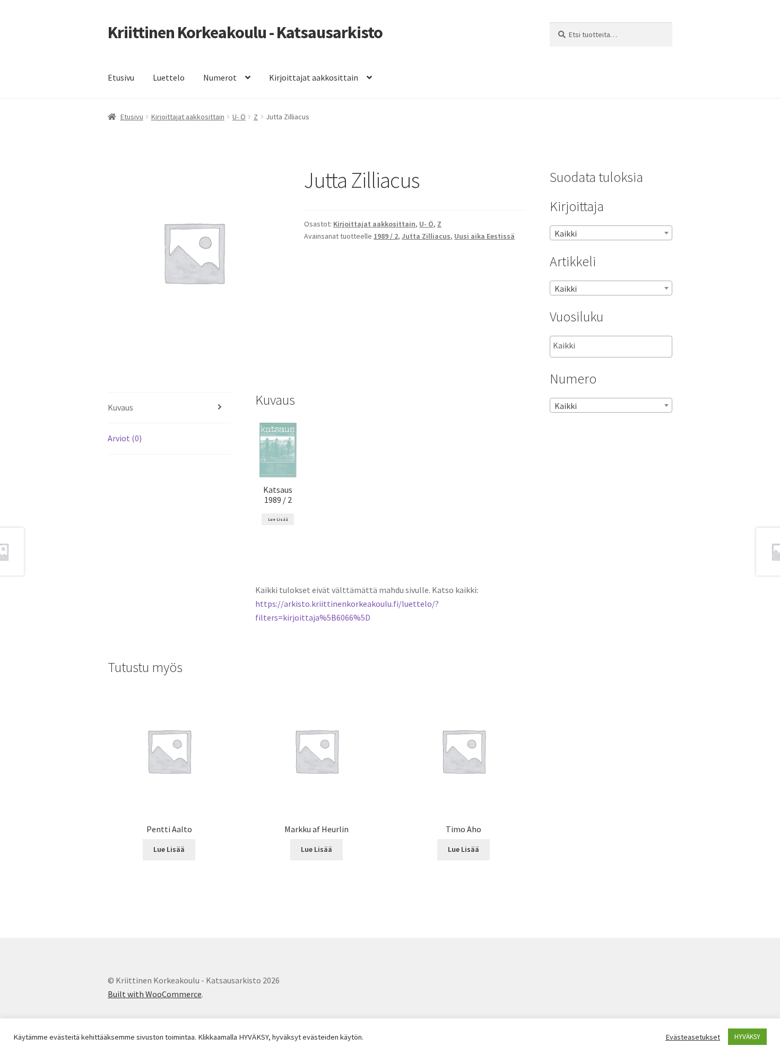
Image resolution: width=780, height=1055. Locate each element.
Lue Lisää (278, 519)
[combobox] (611, 232)
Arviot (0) (125, 438)
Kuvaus (120, 407)
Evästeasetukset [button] (692, 1037)
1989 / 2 (386, 236)
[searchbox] (606, 346)
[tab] (169, 408)
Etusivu (121, 77)
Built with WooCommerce (155, 994)
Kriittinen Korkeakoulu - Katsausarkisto (245, 32)
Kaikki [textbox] (565, 233)
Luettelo (169, 77)
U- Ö (239, 116)
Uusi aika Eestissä (484, 236)
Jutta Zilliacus (426, 236)
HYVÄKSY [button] (747, 1036)
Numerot (220, 77)
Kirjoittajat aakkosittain (313, 77)
